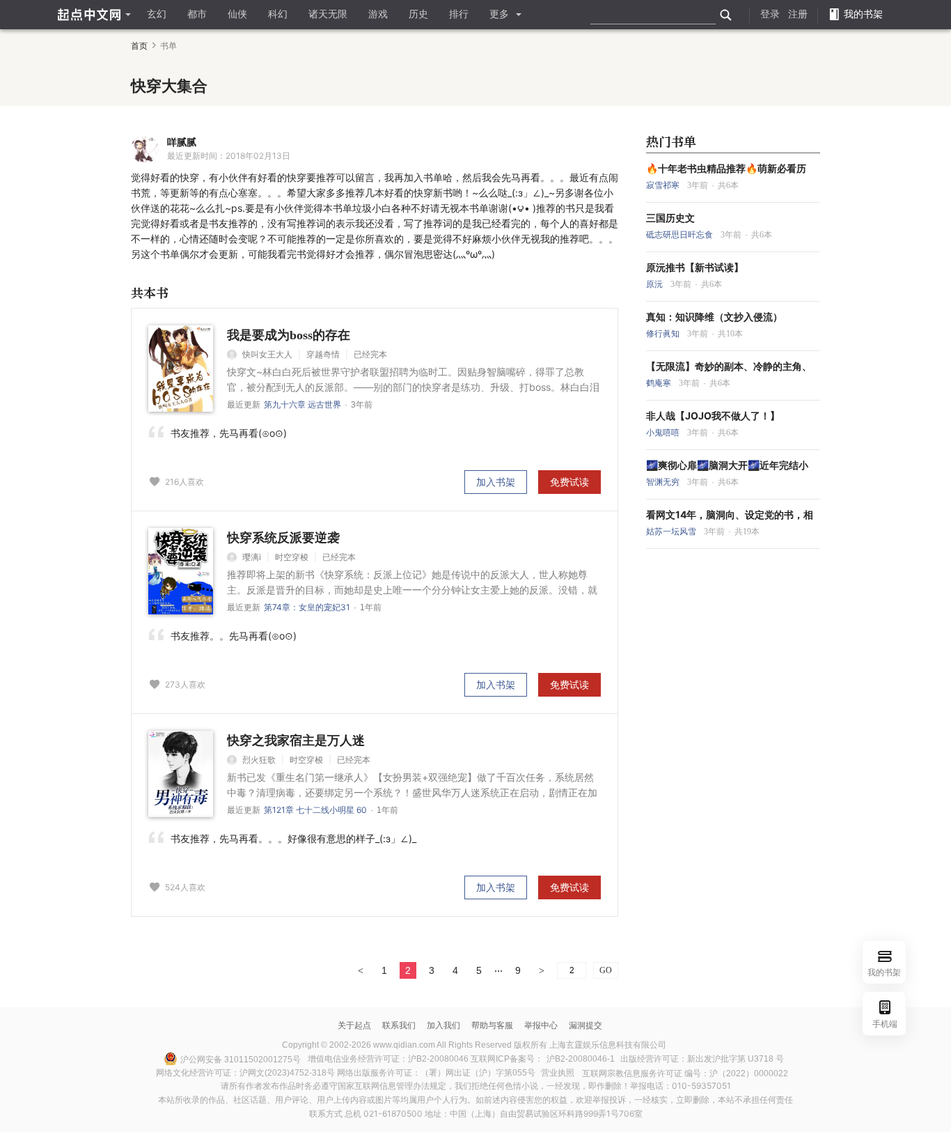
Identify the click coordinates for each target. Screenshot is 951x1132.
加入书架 (495, 482)
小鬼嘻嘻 (664, 432)
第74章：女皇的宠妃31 (307, 607)
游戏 (378, 14)
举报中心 (541, 1025)
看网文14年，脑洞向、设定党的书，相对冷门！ (729, 514)
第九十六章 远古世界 (302, 404)
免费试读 (569, 482)
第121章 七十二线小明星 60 (315, 810)
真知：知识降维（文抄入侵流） (714, 317)
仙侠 (237, 14)
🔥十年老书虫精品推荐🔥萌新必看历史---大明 (726, 168)
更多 (499, 14)
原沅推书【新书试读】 (695, 267)
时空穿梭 (291, 557)
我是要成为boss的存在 (288, 335)
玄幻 (156, 14)
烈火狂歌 (259, 759)
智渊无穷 (664, 482)
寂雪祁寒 (664, 185)
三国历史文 (670, 218)
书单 (168, 45)
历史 (418, 14)
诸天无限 (327, 14)
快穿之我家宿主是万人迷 (296, 740)
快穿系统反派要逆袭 (283, 538)
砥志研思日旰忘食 (680, 235)
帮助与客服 (492, 1025)
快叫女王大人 (267, 354)
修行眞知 (664, 334)
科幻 (278, 14)
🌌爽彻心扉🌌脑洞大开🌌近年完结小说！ (727, 465)
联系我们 (399, 1025)
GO (605, 970)
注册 (798, 14)
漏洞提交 (585, 1025)
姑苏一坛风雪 (672, 531)
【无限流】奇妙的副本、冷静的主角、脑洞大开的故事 (729, 366)
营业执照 (557, 1073)
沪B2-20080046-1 (581, 1059)
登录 (770, 14)
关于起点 (354, 1025)
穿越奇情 (323, 354)
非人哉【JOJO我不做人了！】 (713, 415)
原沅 (655, 284)
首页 (139, 45)
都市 (197, 14)
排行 (459, 14)
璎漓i (251, 557)
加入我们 (443, 1025)
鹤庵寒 (659, 383)
